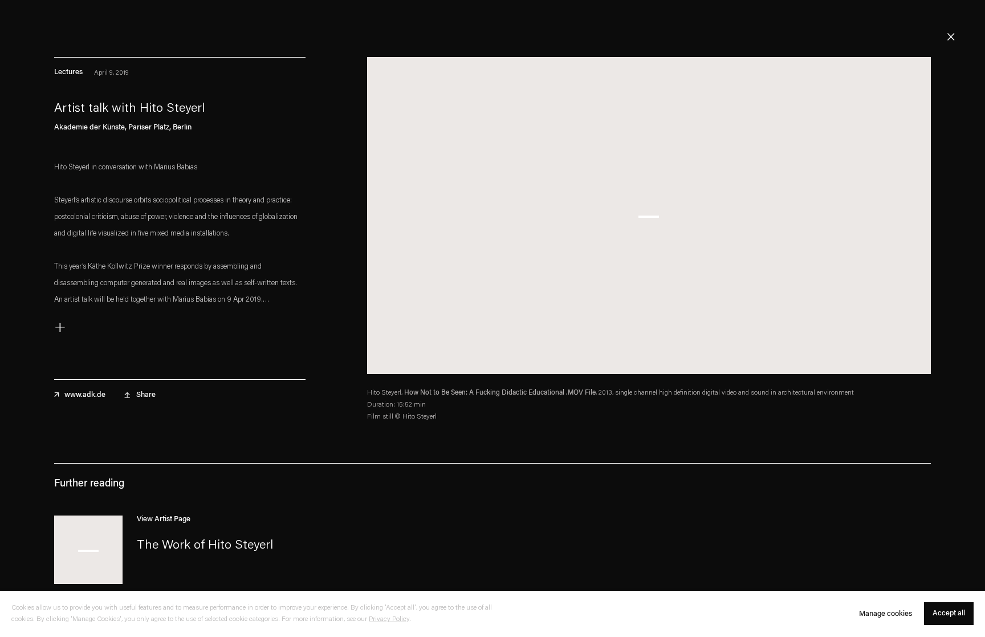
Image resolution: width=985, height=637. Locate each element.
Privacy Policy (389, 619)
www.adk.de (84, 395)
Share (146, 395)
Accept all (949, 614)
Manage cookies (885, 614)
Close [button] (950, 37)
